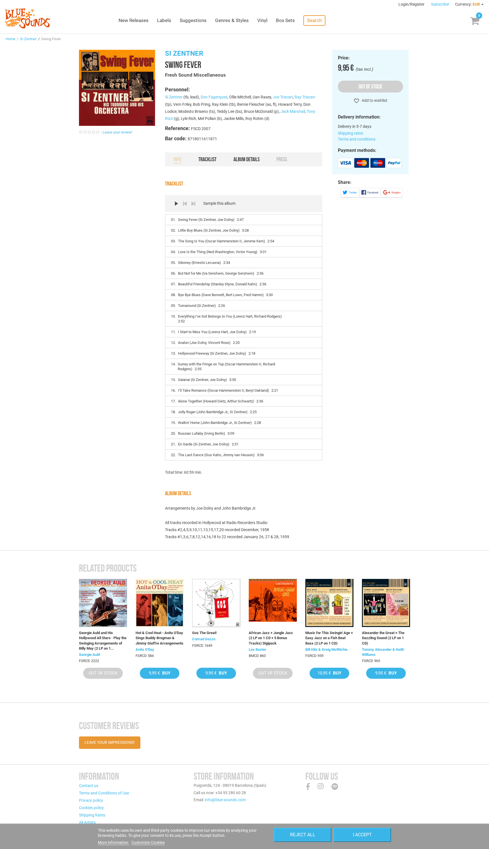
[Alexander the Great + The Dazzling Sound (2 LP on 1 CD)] (386, 603)
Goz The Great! (204, 633)
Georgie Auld (89, 654)
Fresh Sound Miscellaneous (195, 75)
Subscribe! (440, 4)
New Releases (134, 20)
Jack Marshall (292, 111)
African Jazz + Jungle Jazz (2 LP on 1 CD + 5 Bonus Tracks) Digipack (271, 638)
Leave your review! (117, 132)
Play (176, 203)
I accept (362, 834)
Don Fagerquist (214, 97)
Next (193, 203)
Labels (164, 20)
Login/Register (411, 4)
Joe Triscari (283, 97)
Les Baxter (257, 649)
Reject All (302, 834)
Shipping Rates (92, 815)
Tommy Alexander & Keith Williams (383, 652)
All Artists (87, 822)
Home (10, 39)
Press (281, 159)
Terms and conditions (357, 139)
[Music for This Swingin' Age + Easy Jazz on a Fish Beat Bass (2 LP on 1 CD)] (329, 603)
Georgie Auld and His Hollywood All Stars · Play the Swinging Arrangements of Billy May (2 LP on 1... (102, 640)
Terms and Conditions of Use (104, 793)
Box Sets (285, 20)
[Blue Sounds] (27, 18)
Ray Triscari (305, 97)
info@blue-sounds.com (225, 800)
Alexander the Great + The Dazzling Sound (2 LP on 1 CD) (383, 638)
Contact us (88, 785)
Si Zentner (28, 39)
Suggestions (193, 20)
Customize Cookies (148, 842)
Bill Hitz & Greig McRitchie (326, 649)
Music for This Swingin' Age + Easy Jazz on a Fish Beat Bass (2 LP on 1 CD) (329, 638)
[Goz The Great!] (216, 603)
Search (314, 20)
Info (177, 159)
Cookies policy (91, 807)
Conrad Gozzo (203, 639)
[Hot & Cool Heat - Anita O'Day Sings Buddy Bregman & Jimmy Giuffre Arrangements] (160, 603)
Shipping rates (350, 133)
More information (113, 842)
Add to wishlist (374, 100)
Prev (185, 203)
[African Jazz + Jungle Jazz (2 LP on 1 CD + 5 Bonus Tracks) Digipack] (273, 603)
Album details (246, 159)
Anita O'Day (145, 649)
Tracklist (207, 159)
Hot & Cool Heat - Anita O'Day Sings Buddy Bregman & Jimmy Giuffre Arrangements (159, 638)
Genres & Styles (232, 20)
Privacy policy (91, 800)
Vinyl (262, 20)
